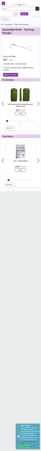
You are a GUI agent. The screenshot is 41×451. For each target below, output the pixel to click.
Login (16, 14)
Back (5, 19)
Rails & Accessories (22, 24)
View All (9, 128)
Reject (32, 446)
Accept (24, 446)
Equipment (9, 24)
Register (24, 14)
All (2, 24)
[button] (7, 121)
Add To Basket (11, 75)
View (20, 113)
